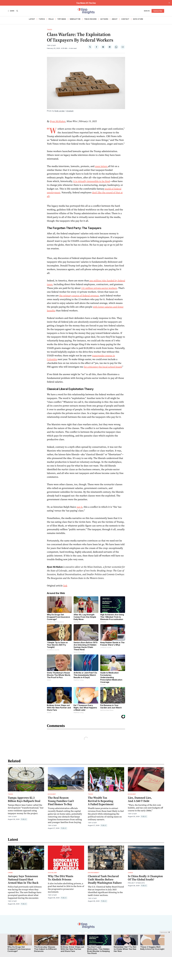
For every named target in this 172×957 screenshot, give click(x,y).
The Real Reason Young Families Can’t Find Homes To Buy (61, 801)
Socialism (52, 872)
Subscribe (157, 11)
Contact (125, 19)
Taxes (49, 29)
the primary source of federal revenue (79, 295)
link (65, 585)
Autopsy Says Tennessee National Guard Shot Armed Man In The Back (23, 879)
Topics (42, 19)
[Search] (17, 11)
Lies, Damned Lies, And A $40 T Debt (140, 799)
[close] (169, 3)
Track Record (90, 19)
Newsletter (75, 19)
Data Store (138, 19)
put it (79, 506)
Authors (104, 19)
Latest (32, 19)
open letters (101, 166)
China (130, 872)
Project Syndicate (136, 883)
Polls (51, 19)
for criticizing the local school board (103, 366)
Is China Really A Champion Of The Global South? (145, 877)
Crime (10, 872)
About (115, 19)
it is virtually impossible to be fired (91, 181)
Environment (93, 872)
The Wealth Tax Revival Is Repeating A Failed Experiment (100, 801)
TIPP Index (61, 19)
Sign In (147, 11)
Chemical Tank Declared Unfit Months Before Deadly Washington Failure (105, 879)
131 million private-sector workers (99, 288)
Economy (52, 794)
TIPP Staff (51, 45)
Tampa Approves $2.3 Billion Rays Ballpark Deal (24, 799)
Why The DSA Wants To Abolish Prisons (60, 877)
